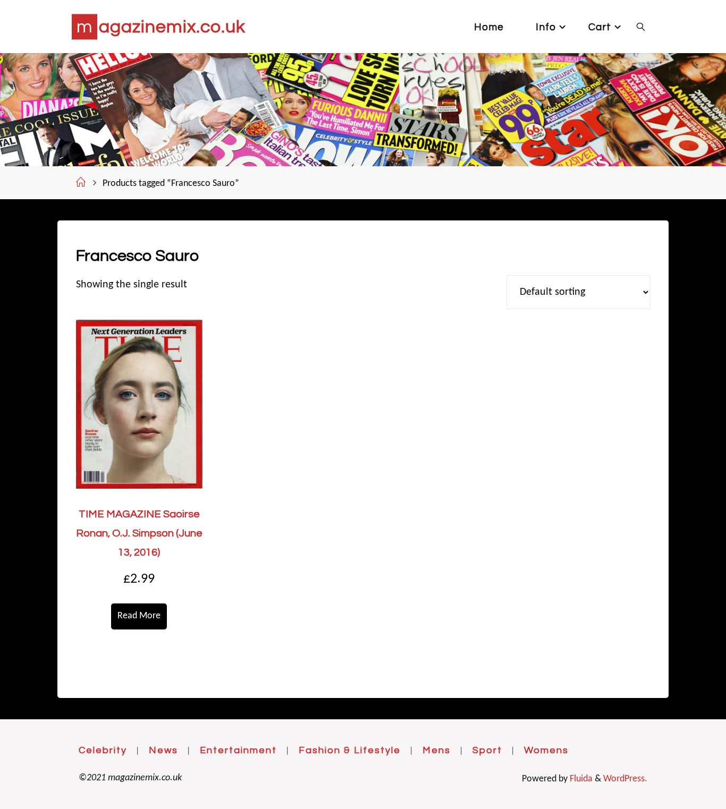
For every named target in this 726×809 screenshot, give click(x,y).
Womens (546, 750)
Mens (437, 750)
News (163, 750)
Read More (139, 616)
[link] (641, 26)
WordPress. (625, 779)
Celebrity (103, 750)
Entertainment (238, 750)
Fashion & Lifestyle (350, 750)
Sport (487, 750)
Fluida (580, 779)
